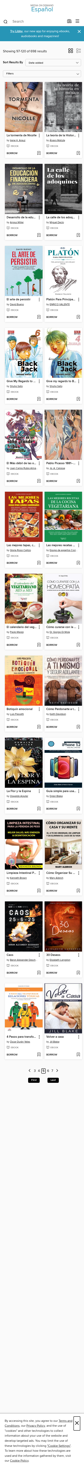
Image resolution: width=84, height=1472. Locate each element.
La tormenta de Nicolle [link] (22, 135)
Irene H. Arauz (17, 140)
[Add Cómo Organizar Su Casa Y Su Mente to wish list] (78, 891)
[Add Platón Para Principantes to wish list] (78, 317)
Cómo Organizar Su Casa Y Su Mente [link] (61, 873)
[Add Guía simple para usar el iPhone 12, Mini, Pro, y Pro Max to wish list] (78, 809)
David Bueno (17, 304)
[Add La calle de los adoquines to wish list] (78, 235)
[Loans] (69, 22)
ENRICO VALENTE (60, 304)
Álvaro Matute (57, 140)
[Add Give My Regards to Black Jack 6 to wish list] (38, 399)
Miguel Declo (57, 222)
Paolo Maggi (17, 632)
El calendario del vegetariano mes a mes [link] (22, 627)
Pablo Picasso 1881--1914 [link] (61, 463)
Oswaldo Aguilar (19, 796)
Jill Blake (54, 1041)
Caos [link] (10, 955)
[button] (70, 52)
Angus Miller (17, 222)
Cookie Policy (19, 1461)
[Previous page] (29, 1071)
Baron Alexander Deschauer (24, 960)
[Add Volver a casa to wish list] (78, 1054)
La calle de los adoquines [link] (61, 217)
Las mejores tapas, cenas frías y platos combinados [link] (22, 545)
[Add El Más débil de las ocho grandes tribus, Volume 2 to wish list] (38, 481)
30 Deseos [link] (53, 955)
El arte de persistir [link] (18, 299)
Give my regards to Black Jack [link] (61, 381)
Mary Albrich (56, 878)
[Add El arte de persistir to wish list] (38, 317)
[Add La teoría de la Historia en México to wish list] (78, 153)
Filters (10, 73)
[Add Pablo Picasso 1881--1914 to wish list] (78, 481)
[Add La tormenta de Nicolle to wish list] (38, 153)
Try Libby (16, 31)
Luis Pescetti (17, 714)
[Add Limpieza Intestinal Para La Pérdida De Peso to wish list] (38, 891)
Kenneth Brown (18, 878)
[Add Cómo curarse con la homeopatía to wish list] (78, 645)
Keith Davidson (58, 714)
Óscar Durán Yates (20, 1041)
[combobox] (34, 21)
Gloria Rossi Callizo (20, 550)
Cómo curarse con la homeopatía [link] (61, 627)
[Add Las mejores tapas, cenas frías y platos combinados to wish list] (38, 563)
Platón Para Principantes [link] (61, 299)
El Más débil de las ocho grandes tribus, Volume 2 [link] (22, 463)
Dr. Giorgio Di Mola (60, 632)
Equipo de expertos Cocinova (64, 550)
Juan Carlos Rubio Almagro (24, 468)
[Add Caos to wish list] (38, 973)
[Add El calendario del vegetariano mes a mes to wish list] (38, 645)
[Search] (5, 21)
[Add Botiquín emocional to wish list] (38, 727)
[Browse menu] (77, 21)
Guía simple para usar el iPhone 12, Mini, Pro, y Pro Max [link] (61, 791)
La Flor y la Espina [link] (19, 791)
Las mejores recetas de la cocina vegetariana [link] (61, 545)
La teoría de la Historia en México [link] (61, 135)
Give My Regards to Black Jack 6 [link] (22, 381)
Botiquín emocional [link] (20, 709)
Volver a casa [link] (55, 1037)
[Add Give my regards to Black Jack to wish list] (78, 399)
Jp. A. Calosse (57, 468)
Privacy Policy (35, 1426)
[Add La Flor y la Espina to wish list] (38, 809)
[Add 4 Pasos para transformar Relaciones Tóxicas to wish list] (38, 1054)
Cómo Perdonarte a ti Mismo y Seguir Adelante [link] (61, 709)
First (34, 1080)
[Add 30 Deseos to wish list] (78, 973)
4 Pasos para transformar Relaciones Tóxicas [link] (22, 1037)
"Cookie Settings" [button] (59, 1446)
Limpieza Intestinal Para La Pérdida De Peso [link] (22, 873)
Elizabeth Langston (60, 960)
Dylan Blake (56, 796)
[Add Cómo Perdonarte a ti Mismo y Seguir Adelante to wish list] (78, 727)
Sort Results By (13, 62)
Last (53, 1080)
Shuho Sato (16, 386)
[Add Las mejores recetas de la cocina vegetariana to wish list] (78, 563)
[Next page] (57, 1071)
